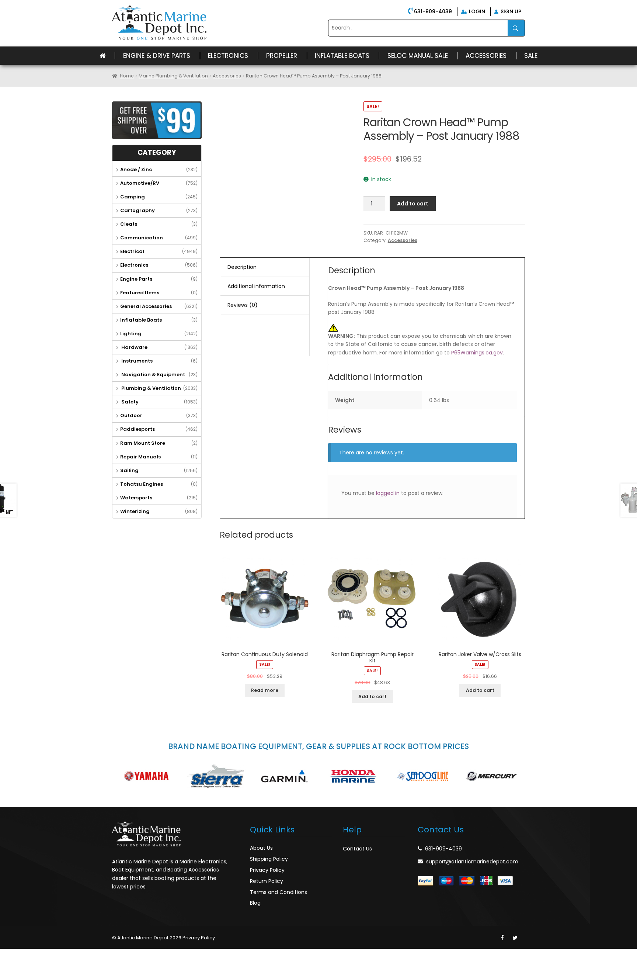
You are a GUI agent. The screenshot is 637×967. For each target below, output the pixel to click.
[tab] (264, 267)
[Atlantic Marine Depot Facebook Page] (502, 938)
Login (476, 11)
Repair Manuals (140, 456)
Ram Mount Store (142, 443)
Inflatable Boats (342, 55)
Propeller (281, 55)
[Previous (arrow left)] (7, 964)
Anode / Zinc (136, 169)
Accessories (486, 55)
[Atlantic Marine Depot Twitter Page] (515, 938)
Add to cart (412, 203)
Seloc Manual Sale (417, 55)
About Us (261, 848)
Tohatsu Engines (141, 484)
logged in (388, 493)
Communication (141, 237)
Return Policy (266, 881)
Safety (129, 401)
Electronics (228, 55)
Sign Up (510, 11)
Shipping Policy (269, 859)
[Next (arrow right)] (23, 964)
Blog (255, 903)
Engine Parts (136, 279)
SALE (530, 55)
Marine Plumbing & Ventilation (173, 76)
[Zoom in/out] (55, 955)
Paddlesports (137, 429)
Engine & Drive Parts (156, 55)
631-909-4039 (433, 11)
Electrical (132, 251)
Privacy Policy (267, 870)
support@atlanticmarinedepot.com (472, 861)
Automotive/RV (139, 183)
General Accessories (146, 306)
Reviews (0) (242, 305)
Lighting (131, 333)
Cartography (137, 210)
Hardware (133, 347)
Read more (264, 690)
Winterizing (135, 511)
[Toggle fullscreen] (39, 955)
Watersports (136, 497)
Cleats (128, 224)
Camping (132, 196)
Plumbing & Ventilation (150, 388)
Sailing (129, 470)
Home (127, 76)
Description (242, 267)
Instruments (136, 360)
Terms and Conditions (278, 892)
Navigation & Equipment (152, 374)
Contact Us (357, 848)
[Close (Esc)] (7, 955)
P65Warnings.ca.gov (477, 352)
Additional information (256, 286)
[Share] (23, 955)
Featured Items (139, 292)
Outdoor (131, 415)
